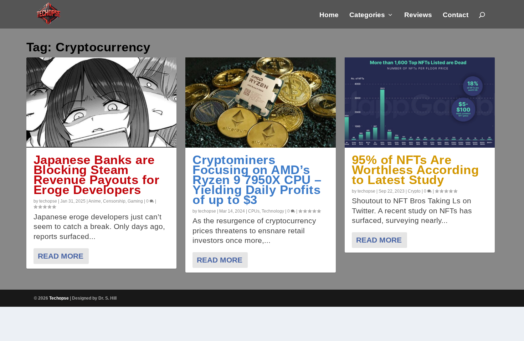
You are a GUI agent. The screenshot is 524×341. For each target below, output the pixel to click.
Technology (273, 211)
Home (329, 15)
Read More (60, 256)
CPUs (254, 211)
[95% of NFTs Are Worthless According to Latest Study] (420, 102)
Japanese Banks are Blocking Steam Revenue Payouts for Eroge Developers (97, 175)
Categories (367, 15)
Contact (455, 15)
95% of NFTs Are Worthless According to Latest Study (415, 170)
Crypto (414, 191)
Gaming (135, 201)
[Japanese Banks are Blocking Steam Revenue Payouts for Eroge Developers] (101, 102)
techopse (48, 201)
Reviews (418, 15)
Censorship (114, 201)
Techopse (59, 298)
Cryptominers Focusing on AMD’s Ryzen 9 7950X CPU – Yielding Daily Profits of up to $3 (257, 180)
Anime (94, 201)
